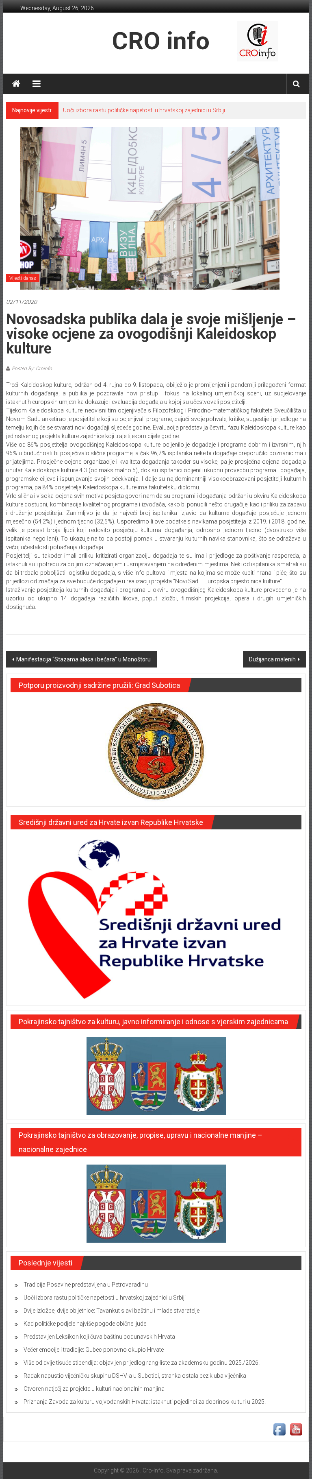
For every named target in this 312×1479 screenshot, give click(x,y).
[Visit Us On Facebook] (279, 1429)
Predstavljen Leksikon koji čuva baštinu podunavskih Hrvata (99, 1336)
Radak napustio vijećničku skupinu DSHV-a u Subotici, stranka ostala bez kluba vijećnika (135, 1375)
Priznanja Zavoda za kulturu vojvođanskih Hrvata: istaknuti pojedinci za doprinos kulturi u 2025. (145, 1401)
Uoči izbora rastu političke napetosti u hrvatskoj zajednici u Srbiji (144, 110)
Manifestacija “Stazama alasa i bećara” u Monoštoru (83, 659)
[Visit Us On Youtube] (296, 1429)
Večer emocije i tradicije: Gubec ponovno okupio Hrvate (94, 1349)
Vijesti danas (22, 278)
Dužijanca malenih (272, 659)
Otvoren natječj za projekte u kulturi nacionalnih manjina (94, 1388)
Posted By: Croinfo (32, 368)
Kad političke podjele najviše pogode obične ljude (85, 1323)
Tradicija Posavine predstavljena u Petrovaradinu (86, 1284)
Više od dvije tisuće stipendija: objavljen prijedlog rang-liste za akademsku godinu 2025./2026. (142, 1362)
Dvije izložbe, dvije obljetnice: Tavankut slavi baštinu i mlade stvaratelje (111, 1310)
